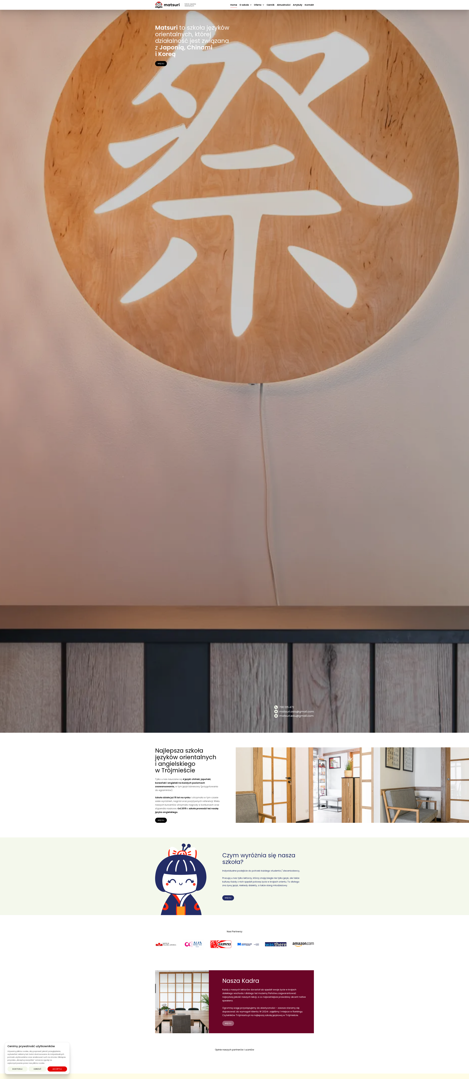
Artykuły (297, 4)
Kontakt (309, 4)
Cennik (270, 4)
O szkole (244, 4)
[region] (37, 1058)
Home (233, 4)
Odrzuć (38, 1069)
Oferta (257, 4)
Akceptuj (57, 1069)
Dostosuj (17, 1069)
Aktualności (283, 4)
